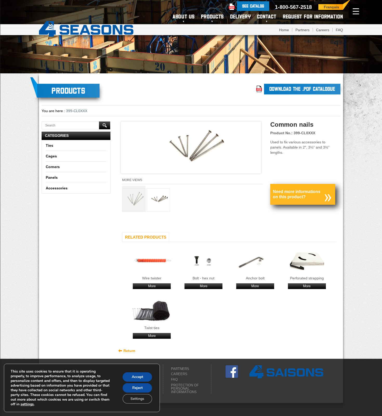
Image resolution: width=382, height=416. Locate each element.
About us (183, 16)
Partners (302, 30)
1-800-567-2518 (293, 7)
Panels (52, 177)
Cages (51, 156)
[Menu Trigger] (356, 11)
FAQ (339, 30)
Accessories (57, 188)
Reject (137, 387)
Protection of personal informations (185, 388)
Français (331, 7)
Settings (137, 398)
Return (129, 350)
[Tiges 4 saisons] (86, 28)
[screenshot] (191, 149)
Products (212, 16)
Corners (53, 167)
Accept (137, 376)
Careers (322, 30)
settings (27, 404)
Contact (266, 16)
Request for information (313, 16)
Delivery (240, 16)
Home (284, 30)
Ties (49, 145)
